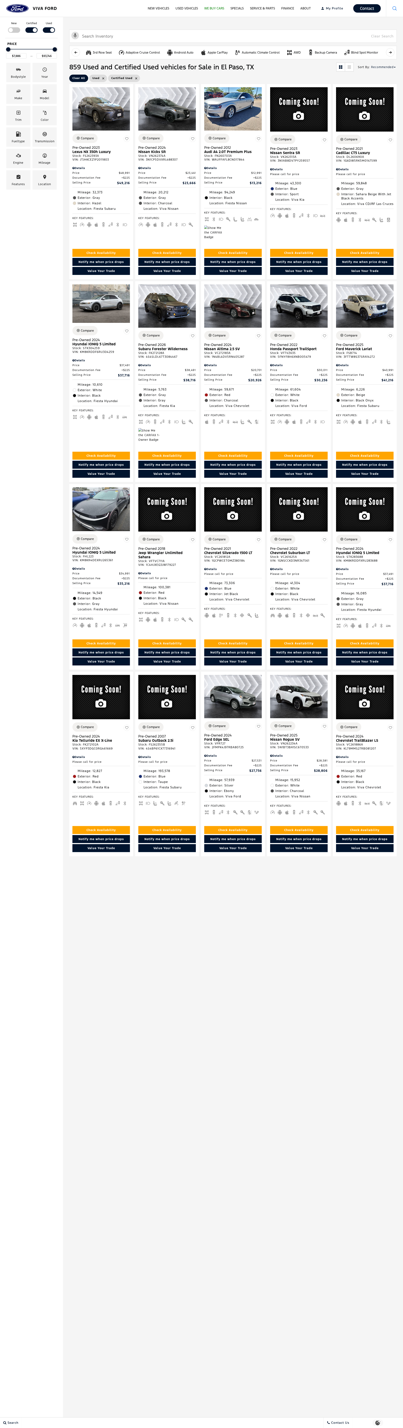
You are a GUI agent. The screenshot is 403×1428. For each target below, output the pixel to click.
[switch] (14, 27)
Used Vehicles (186, 8)
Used (49, 23)
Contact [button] (367, 8)
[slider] (8, 49)
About (305, 8)
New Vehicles (158, 8)
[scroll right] (390, 52)
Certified (31, 23)
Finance (287, 8)
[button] (394, 8)
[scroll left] (76, 52)
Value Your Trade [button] (101, 271)
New (14, 23)
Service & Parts (262, 8)
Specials (237, 8)
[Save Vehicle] (127, 139)
